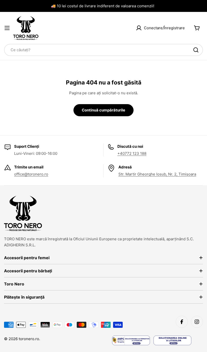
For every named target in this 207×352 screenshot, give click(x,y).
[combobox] (103, 50)
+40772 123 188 (131, 153)
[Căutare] (196, 50)
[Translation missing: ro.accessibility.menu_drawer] (7, 28)
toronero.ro (29, 338)
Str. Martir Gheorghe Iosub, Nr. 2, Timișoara (157, 174)
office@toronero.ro (31, 174)
